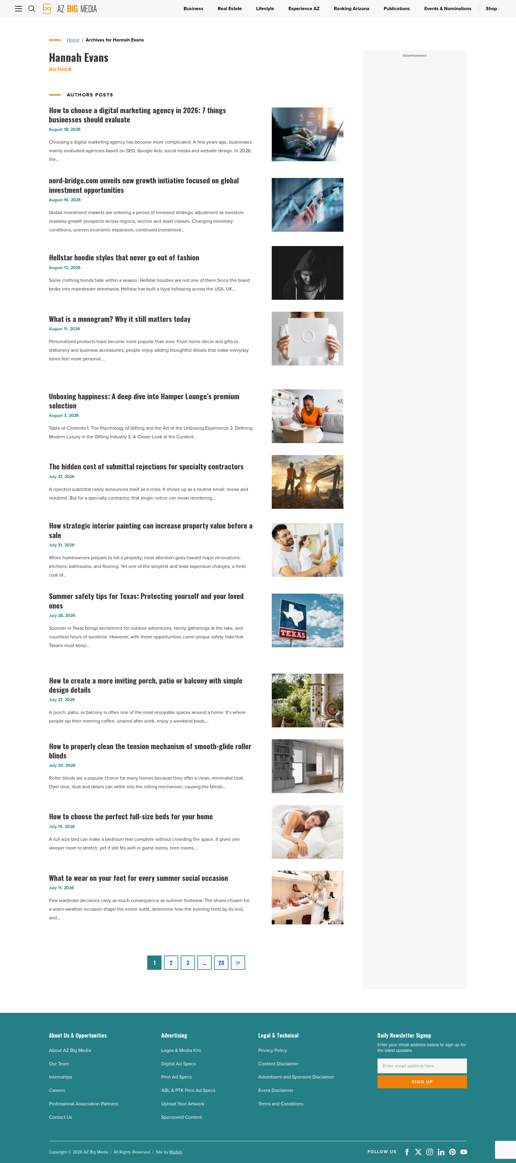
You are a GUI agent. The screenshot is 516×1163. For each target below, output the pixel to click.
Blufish (176, 1152)
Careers (57, 1090)
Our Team (59, 1063)
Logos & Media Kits (181, 1050)
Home (73, 39)
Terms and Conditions (280, 1103)
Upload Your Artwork (182, 1103)
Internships (60, 1076)
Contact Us (60, 1117)
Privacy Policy (272, 1050)
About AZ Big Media (70, 1050)
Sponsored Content (181, 1117)
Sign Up (422, 1081)
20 (221, 963)
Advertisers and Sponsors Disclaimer (296, 1076)
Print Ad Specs (176, 1076)
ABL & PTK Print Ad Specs (188, 1090)
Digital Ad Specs (178, 1063)
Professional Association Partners (83, 1103)
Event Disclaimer (275, 1090)
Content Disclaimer (278, 1063)
